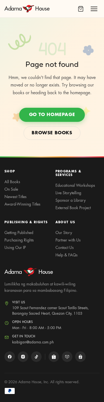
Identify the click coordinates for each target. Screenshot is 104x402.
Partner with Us (68, 240)
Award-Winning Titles (22, 204)
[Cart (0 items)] (80, 8)
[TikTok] (36, 356)
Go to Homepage (52, 114)
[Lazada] (67, 356)
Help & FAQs (66, 255)
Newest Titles (15, 197)
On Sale (11, 189)
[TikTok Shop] (80, 356)
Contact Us (64, 247)
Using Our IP (15, 247)
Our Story (63, 233)
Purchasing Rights (19, 240)
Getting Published (18, 233)
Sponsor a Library (70, 200)
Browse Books (52, 133)
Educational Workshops (75, 185)
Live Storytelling (68, 193)
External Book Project (73, 208)
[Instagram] (23, 356)
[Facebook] (9, 356)
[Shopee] (54, 356)
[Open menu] (94, 9)
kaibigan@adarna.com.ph (33, 342)
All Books (12, 182)
